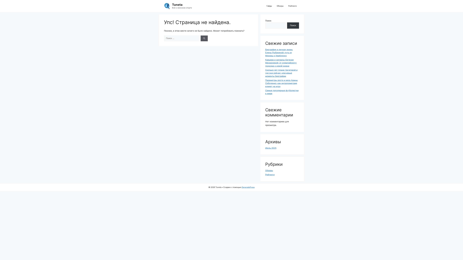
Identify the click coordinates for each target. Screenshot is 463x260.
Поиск (268, 21)
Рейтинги (292, 6)
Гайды (269, 6)
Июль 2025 (270, 148)
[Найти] (204, 38)
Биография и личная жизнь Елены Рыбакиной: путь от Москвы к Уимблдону (279, 52)
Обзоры (280, 6)
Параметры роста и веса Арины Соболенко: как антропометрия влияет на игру (281, 83)
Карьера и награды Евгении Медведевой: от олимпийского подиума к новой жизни (280, 63)
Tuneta (177, 4)
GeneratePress (248, 187)
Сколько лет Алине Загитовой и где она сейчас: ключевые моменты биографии (281, 73)
